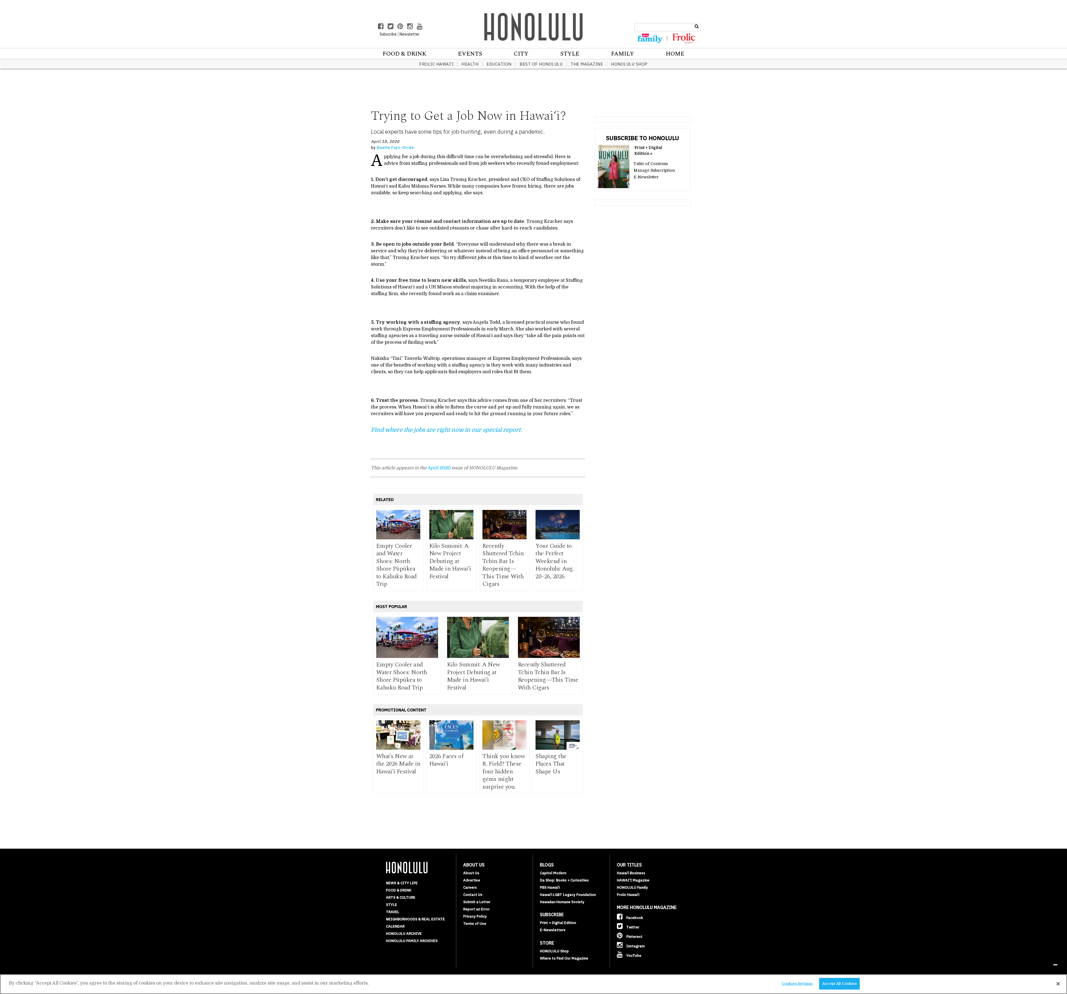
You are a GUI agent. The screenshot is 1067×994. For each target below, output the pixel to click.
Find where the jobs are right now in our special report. (447, 430)
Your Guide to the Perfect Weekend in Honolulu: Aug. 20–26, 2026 (554, 561)
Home (675, 53)
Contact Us (472, 894)
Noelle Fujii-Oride (395, 147)
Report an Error (476, 909)
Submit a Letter (476, 902)
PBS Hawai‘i (550, 887)
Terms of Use (474, 923)
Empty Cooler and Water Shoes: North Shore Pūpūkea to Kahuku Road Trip (396, 565)
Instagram (635, 946)
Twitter (632, 927)
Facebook (634, 917)
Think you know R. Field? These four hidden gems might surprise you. (503, 771)
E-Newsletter (646, 177)
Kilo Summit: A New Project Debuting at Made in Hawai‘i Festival (450, 561)
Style (569, 53)
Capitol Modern (553, 873)
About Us (471, 873)
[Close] (1058, 984)
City (521, 53)
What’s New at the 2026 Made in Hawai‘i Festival (398, 764)
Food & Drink (404, 53)
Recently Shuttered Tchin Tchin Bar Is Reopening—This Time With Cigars (503, 565)
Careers (470, 887)
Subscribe (388, 34)
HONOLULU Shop (629, 64)
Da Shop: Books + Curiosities (564, 880)
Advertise (471, 880)
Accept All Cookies (839, 983)
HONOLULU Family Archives (412, 940)
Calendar (395, 926)
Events (470, 53)
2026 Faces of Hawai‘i (446, 760)
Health (470, 64)
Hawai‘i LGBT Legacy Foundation (568, 894)
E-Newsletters (552, 930)
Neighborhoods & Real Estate (415, 919)
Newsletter (410, 34)
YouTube (633, 955)
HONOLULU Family (632, 887)
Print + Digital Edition (558, 922)
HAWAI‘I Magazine (633, 880)
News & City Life (402, 883)
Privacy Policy (475, 916)
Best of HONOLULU (541, 64)
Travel (392, 912)
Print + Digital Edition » (648, 150)
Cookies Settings (797, 983)
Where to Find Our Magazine (564, 958)
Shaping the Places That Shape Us (551, 764)
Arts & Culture (400, 897)
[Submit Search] (697, 26)
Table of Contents (651, 163)
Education (499, 64)
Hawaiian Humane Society (562, 902)
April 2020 (438, 467)
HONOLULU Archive (404, 933)
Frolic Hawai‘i (436, 64)
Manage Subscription (654, 170)
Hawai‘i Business (631, 873)
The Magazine (586, 64)
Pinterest (633, 936)
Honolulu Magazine (533, 27)
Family (622, 53)
